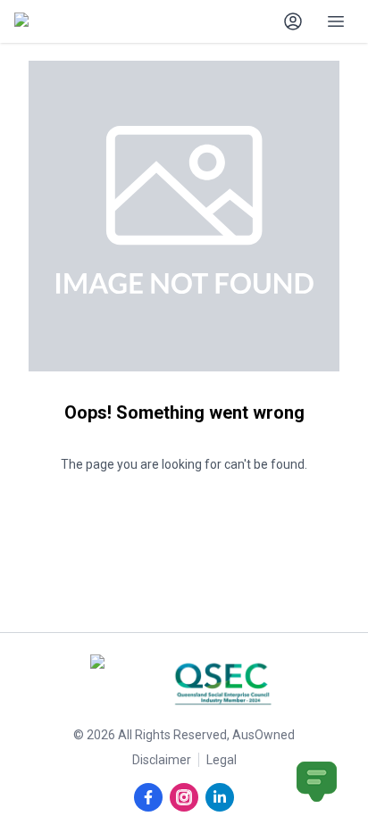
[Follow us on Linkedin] (219, 797)
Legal (221, 760)
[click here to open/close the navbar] (336, 21)
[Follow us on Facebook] (148, 797)
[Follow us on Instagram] (184, 797)
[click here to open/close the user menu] (293, 21)
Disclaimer (161, 760)
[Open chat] (316, 781)
